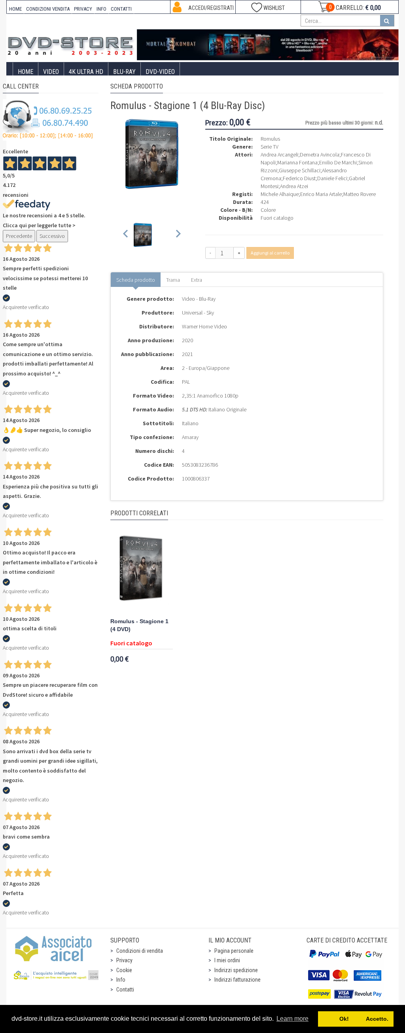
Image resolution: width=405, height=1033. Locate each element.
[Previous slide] (126, 235)
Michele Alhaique (280, 194)
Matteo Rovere (359, 194)
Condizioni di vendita (139, 951)
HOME (15, 9)
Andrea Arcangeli (279, 154)
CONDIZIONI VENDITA (48, 9)
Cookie (124, 970)
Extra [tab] (196, 279)
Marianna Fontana (297, 162)
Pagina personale (234, 951)
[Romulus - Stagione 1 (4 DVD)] (141, 572)
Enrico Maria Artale (321, 194)
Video (51, 71)
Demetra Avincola (319, 154)
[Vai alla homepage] (71, 44)
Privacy (124, 960)
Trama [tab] (173, 279)
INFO (101, 9)
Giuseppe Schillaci (299, 170)
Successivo (52, 235)
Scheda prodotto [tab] (135, 279)
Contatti (125, 989)
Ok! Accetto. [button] (356, 1019)
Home (25, 71)
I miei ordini (227, 960)
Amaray (190, 437)
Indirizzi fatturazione (237, 979)
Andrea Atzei (294, 186)
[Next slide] (178, 235)
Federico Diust (299, 178)
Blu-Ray (124, 71)
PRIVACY (83, 9)
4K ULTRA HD (86, 71)
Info (120, 979)
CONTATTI (121, 9)
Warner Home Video (204, 326)
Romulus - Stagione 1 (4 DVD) (139, 625)
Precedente (19, 235)
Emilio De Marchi (338, 162)
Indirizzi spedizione (236, 970)
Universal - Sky (198, 312)
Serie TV (269, 146)
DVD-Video (160, 71)
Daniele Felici (332, 178)
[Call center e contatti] (48, 119)
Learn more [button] (292, 1018)
